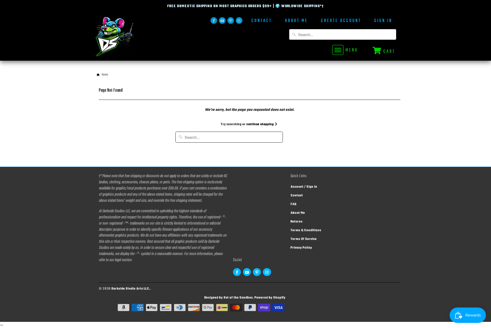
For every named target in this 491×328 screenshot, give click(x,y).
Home (105, 74)
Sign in (383, 21)
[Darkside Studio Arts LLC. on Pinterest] (230, 20)
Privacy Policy (301, 247)
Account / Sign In (304, 186)
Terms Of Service (304, 239)
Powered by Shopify (269, 297)
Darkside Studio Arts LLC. (130, 288)
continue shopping (260, 124)
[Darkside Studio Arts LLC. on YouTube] (222, 20)
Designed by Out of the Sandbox (228, 297)
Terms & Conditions (306, 230)
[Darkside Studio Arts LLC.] (130, 38)
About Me (296, 21)
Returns (297, 221)
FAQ (293, 204)
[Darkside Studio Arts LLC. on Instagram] (239, 20)
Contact (261, 21)
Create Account (341, 21)
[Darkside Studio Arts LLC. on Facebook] (213, 20)
